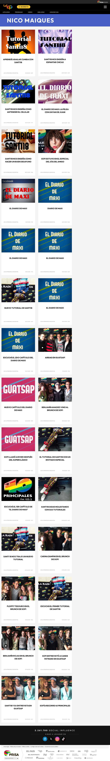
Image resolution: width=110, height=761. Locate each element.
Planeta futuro (83, 754)
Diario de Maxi (55, 208)
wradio (51, 754)
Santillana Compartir (62, 751)
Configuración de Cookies (37, 746)
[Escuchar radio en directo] (19, 7)
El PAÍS (30, 751)
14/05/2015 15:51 (66, 470)
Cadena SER (71, 751)
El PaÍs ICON (59, 757)
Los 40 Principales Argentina (11, 73)
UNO (45, 754)
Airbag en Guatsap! (55, 357)
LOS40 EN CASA (54, 12)
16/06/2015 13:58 (29, 420)
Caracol (93, 751)
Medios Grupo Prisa (11, 758)
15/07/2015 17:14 (29, 271)
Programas (19, 12)
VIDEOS (30, 12)
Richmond (29, 757)
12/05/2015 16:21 (29, 520)
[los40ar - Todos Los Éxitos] (8, 7)
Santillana (50, 751)
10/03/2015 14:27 (29, 719)
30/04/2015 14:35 (66, 520)
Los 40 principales (41, 751)
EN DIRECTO (24, 7)
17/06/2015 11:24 (66, 371)
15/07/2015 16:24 (66, 321)
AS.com (78, 751)
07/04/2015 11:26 (29, 669)
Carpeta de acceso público (51, 746)
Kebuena (91, 754)
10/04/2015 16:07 (66, 619)
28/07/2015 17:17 (29, 122)
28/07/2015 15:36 (29, 172)
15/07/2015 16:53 (66, 271)
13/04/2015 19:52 (29, 619)
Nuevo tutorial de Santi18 (18, 308)
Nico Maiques (30, 20)
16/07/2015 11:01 (29, 222)
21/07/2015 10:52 (66, 172)
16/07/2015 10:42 (66, 222)
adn (85, 751)
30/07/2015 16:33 (66, 72)
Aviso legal (6, 746)
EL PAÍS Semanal (75, 754)
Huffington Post (33, 754)
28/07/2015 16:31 (66, 122)
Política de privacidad (15, 746)
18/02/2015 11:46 (66, 719)
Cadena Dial (67, 754)
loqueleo (78, 757)
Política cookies (25, 746)
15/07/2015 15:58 (29, 371)
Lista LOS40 (6, 12)
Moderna (39, 757)
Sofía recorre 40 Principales (55, 705)
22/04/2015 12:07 (29, 570)
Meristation (88, 757)
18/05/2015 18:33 (66, 420)
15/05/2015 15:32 (29, 470)
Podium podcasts (50, 757)
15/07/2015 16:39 (29, 321)
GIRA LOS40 (41, 12)
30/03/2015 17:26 (66, 669)
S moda (68, 757)
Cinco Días (59, 754)
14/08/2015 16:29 (29, 73)
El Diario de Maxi (18, 208)
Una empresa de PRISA (11, 753)
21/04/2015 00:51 (66, 570)
